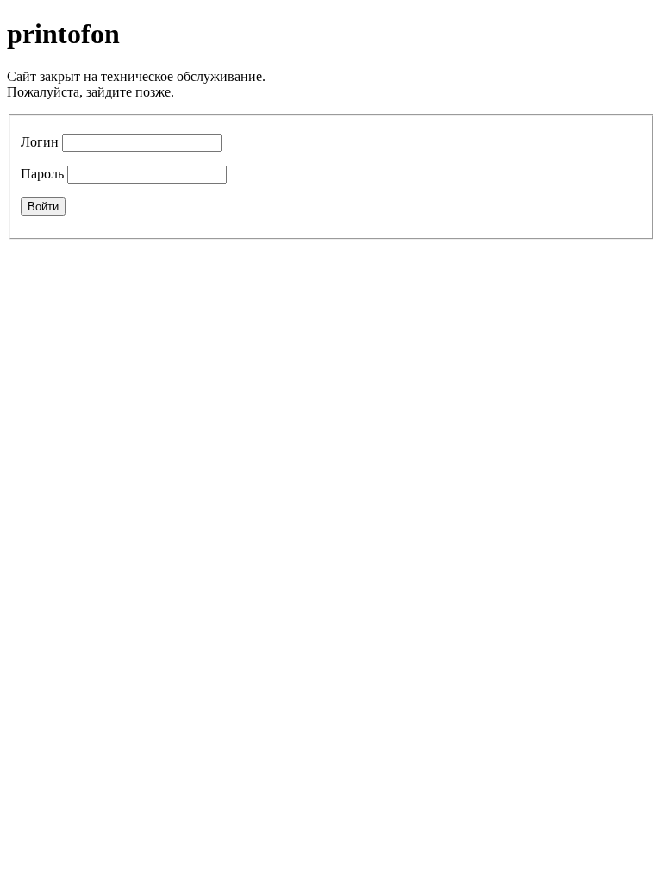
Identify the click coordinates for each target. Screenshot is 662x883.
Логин (40, 142)
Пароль (42, 173)
